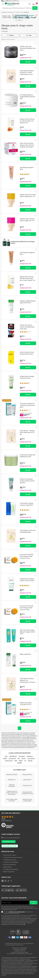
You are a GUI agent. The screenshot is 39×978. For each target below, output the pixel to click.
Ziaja (6, 756)
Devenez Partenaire (9, 864)
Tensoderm (22, 756)
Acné (21, 12)
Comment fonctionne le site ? (13, 857)
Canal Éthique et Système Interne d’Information (19, 954)
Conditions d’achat (19, 951)
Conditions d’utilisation (19, 949)
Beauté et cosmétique (7, 12)
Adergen (30, 760)
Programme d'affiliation (10, 862)
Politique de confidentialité (19, 948)
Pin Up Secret (12, 758)
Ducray (24, 758)
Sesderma (30, 756)
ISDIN (15, 760)
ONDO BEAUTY (13, 756)
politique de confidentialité (17, 912)
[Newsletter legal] (2, 912)
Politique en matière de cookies (19, 952)
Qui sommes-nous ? (9, 855)
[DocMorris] (12, 4)
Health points (7, 867)
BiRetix (20, 760)
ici (24, 924)
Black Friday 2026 (8, 872)
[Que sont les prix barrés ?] (2, 39)
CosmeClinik (30, 758)
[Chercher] (35, 8)
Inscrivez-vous (33, 902)
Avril (19, 758)
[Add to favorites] (36, 43)
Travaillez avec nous (9, 860)
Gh (25, 760)
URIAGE (5, 758)
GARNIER (19, 763)
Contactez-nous (8, 841)
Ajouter (27, 62)
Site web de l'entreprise (10, 869)
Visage (17, 12)
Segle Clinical (9, 760)
